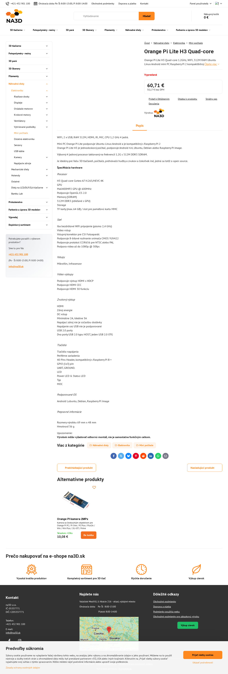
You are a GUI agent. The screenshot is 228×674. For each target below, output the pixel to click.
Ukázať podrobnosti (203, 662)
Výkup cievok (188, 625)
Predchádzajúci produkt (79, 467)
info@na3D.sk (16, 266)
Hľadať (147, 16)
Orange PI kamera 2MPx (72, 519)
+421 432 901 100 (18, 254)
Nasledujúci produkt (202, 467)
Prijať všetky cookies (202, 654)
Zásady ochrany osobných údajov (23, 667)
